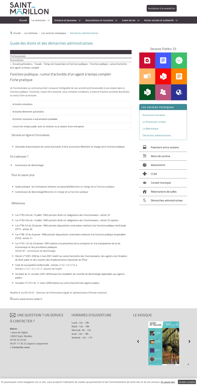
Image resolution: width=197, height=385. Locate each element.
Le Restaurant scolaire (154, 122)
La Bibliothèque (150, 128)
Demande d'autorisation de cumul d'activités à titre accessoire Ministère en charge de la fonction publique (70, 146)
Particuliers (16, 52)
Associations (17, 60)
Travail (37, 64)
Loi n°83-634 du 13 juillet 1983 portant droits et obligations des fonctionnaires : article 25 (62, 215)
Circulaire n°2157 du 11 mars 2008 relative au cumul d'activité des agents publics (57, 283)
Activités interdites (22, 104)
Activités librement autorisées (28, 111)
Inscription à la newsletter (161, 8)
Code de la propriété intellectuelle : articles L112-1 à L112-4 (46, 265)
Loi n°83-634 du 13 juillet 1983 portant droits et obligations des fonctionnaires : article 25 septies (66, 220)
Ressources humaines (154, 115)
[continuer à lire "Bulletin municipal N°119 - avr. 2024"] (155, 343)
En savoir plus (168, 382)
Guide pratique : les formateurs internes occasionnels (42, 186)
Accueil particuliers (22, 64)
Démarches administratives (157, 135)
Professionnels (18, 56)
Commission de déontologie (29, 165)
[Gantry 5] (29, 8)
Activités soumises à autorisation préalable (34, 119)
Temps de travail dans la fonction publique (65, 64)
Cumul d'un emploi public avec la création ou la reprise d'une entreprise (48, 126)
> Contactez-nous (20, 347)
